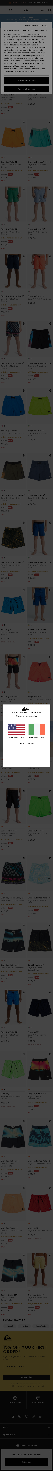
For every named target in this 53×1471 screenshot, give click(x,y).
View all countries (26, 743)
